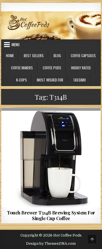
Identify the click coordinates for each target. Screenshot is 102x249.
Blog (57, 55)
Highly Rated (81, 68)
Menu (16, 44)
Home (10, 55)
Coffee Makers (22, 68)
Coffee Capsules (83, 55)
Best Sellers (34, 55)
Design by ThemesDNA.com (51, 244)
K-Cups (21, 80)
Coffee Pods (52, 68)
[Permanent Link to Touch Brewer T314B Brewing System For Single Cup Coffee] (51, 157)
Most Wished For (50, 80)
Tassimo (79, 80)
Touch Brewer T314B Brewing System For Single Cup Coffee (51, 215)
